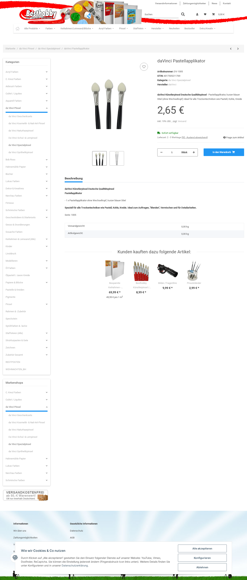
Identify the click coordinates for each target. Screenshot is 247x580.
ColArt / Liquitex (14, 93)
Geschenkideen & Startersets (21, 217)
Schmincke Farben (15, 210)
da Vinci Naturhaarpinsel (20, 130)
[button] (197, 14)
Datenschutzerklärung (75, 565)
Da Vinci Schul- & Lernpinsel (22, 138)
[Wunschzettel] (205, 14)
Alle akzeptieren (202, 548)
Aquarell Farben (14, 100)
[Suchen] (183, 14)
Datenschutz (76, 530)
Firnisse (10, 203)
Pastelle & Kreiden (15, 289)
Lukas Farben (13, 181)
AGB (72, 537)
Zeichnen (10, 347)
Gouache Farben (14, 232)
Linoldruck (11, 253)
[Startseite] (17, 28)
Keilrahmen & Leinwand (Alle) (21, 239)
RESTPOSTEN (13, 362)
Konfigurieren (202, 557)
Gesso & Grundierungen (18, 224)
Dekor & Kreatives (15, 188)
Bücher (9, 174)
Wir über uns (19, 530)
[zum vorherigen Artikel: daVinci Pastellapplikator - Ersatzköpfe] (230, 49)
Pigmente (10, 297)
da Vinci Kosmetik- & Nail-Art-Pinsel (26, 123)
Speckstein (11, 318)
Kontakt (227, 3)
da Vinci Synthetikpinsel (20, 152)
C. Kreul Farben (13, 79)
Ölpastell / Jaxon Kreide (18, 275)
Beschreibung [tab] (74, 178)
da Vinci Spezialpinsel (179, 80)
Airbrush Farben (14, 86)
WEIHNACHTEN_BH (16, 369)
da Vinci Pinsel (13, 108)
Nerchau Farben (14, 195)
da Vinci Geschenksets (20, 116)
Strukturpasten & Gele (17, 340)
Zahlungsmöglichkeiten (194, 3)
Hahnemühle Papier (16, 166)
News (214, 3)
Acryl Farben (12, 72)
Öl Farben (10, 268)
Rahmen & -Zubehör (16, 311)
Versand (182, 121)
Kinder (9, 246)
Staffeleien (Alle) (14, 333)
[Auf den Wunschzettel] (144, 67)
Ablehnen (202, 567)
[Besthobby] (38, 14)
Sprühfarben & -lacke (16, 326)
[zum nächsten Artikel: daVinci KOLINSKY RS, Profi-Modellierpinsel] (238, 49)
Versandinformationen (166, 3)
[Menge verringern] (161, 152)
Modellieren (12, 260)
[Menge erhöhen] (194, 152)
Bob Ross (10, 159)
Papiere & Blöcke (14, 282)
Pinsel (9, 304)
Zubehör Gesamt (14, 354)
